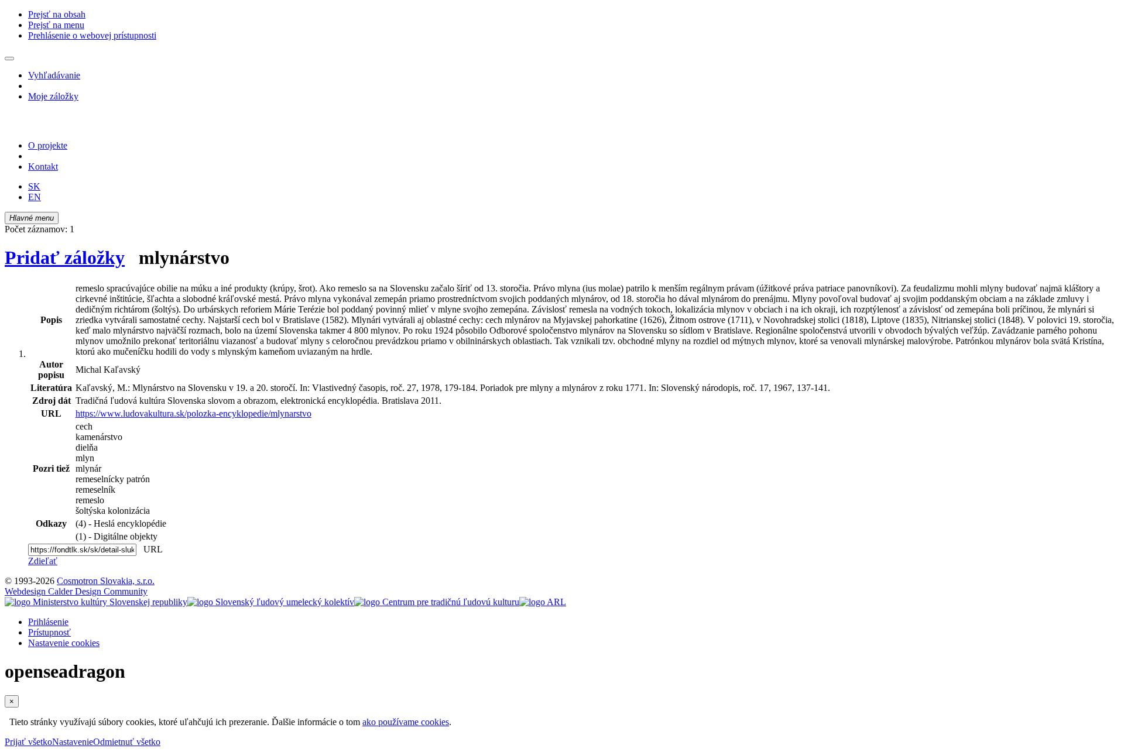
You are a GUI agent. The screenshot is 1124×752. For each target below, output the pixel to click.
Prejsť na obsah (56, 14)
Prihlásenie (48, 622)
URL (150, 549)
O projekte (47, 145)
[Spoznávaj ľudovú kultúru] (78, 126)
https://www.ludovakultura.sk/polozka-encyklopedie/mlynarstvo (193, 413)
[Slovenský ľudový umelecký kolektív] (270, 602)
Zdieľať (42, 561)
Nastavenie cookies (64, 643)
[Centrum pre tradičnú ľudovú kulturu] (436, 602)
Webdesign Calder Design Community (76, 591)
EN (34, 197)
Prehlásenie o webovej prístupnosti (92, 35)
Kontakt (43, 166)
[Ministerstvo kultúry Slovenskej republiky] (96, 602)
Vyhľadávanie (54, 75)
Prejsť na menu (56, 25)
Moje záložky (53, 96)
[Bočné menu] (9, 58)
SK (34, 186)
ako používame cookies (405, 722)
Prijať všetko (28, 742)
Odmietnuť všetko (126, 742)
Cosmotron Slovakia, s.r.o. (106, 581)
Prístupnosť (49, 632)
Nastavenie (72, 742)
